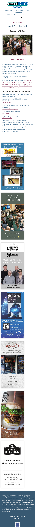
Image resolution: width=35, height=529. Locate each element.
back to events (17, 22)
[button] (17, 18)
